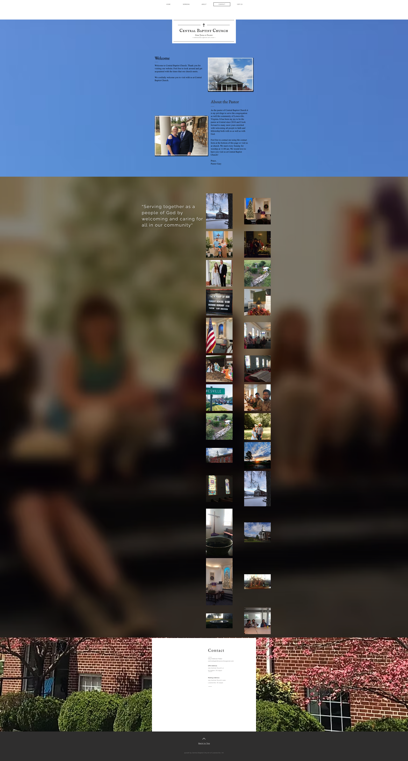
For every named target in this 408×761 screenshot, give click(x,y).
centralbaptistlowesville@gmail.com (221, 661)
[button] (204, 4)
